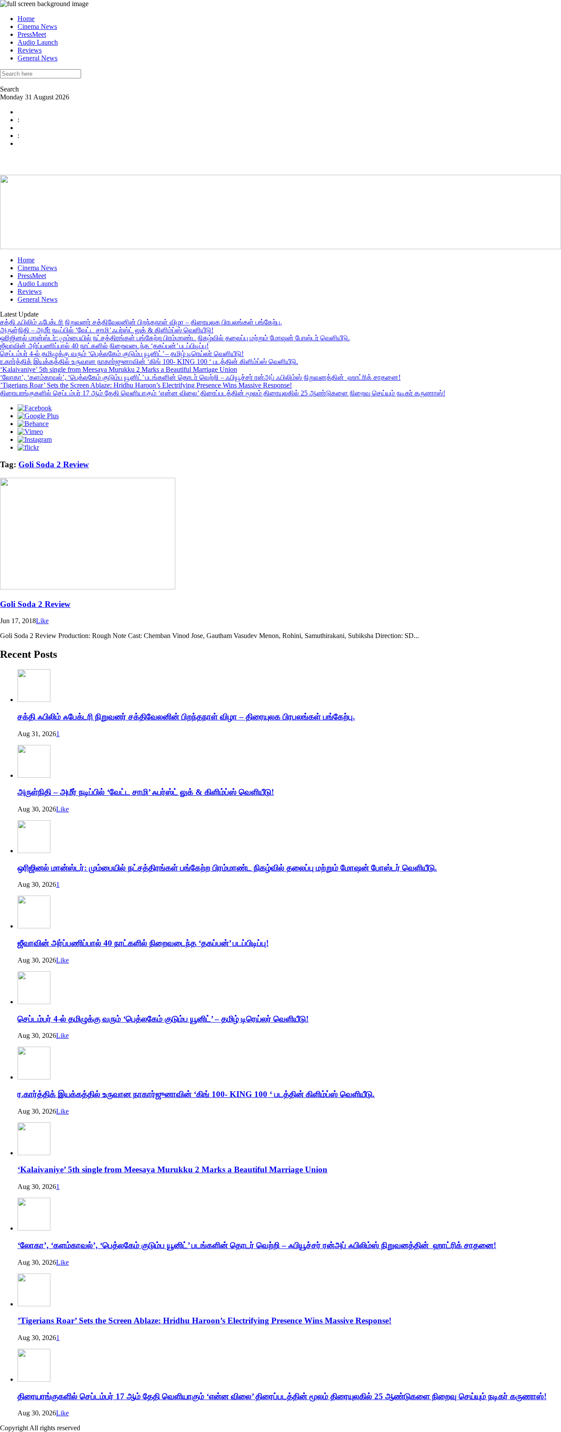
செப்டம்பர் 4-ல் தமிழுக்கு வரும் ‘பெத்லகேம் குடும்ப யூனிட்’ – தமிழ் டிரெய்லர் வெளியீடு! (122, 353)
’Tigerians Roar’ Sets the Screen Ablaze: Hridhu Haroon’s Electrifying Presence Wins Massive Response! (146, 385)
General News (37, 58)
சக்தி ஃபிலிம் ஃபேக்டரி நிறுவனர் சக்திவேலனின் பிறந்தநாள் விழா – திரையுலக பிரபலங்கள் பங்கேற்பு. (141, 322)
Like (42, 620)
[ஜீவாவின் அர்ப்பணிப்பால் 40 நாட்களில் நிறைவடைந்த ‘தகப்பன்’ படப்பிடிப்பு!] (34, 926)
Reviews (30, 50)
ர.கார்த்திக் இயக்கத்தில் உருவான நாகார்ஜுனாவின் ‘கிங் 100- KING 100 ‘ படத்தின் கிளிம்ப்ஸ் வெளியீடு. (149, 361)
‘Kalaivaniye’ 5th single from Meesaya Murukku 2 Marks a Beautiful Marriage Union (118, 369)
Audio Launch (38, 42)
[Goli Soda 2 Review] (87, 587)
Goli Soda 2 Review (53, 464)
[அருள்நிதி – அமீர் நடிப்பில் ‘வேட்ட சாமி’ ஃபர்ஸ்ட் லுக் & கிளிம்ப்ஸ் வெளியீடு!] (34, 775)
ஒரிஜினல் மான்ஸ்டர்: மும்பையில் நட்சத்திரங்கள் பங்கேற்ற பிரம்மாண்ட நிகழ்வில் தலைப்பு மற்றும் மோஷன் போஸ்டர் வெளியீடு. (175, 338)
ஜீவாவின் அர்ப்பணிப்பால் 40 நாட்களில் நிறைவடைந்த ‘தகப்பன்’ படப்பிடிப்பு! (104, 345)
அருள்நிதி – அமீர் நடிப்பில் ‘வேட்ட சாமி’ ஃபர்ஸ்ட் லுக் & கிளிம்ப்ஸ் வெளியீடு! (106, 330)
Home (26, 18)
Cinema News (37, 26)
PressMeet (32, 34)
